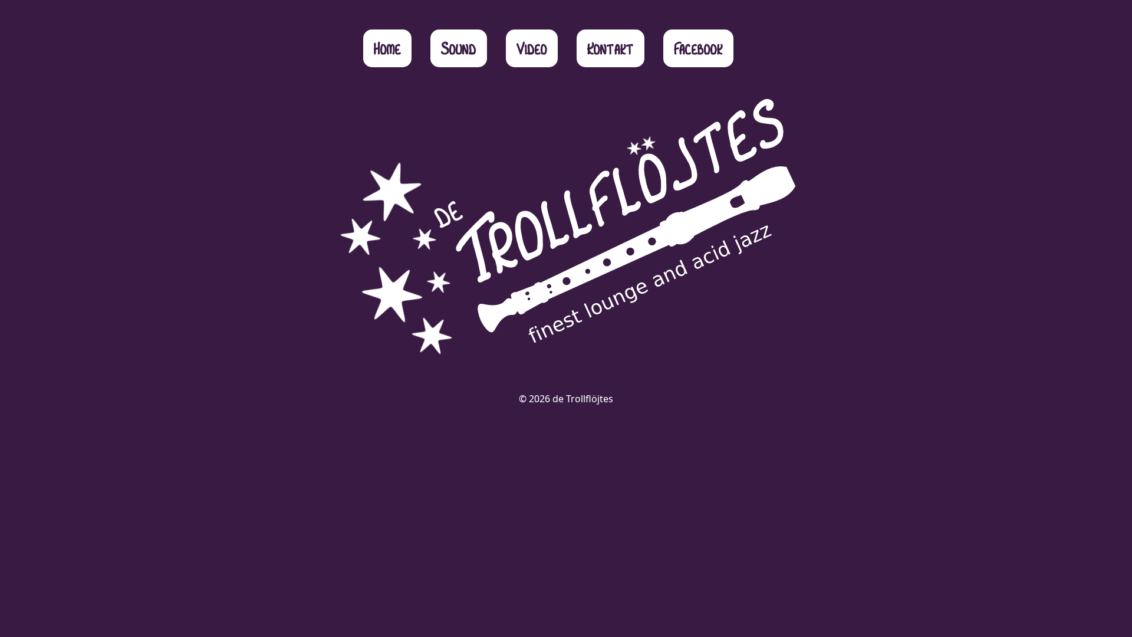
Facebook (698, 48)
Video (531, 48)
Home (387, 48)
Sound (458, 48)
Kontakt (610, 48)
